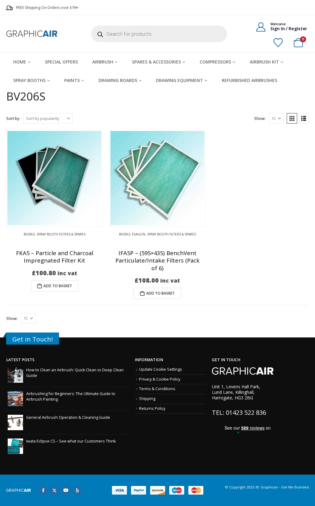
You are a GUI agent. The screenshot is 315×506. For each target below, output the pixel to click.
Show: (259, 118)
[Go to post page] (15, 374)
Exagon (138, 234)
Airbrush (102, 62)
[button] (292, 118)
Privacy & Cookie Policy (159, 379)
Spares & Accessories (156, 62)
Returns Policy (152, 408)
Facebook (43, 490)
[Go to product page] (54, 178)
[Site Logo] (32, 33)
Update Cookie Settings (160, 369)
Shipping (147, 398)
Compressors (215, 62)
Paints (72, 80)
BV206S (29, 234)
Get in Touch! (32, 339)
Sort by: (13, 118)
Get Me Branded (294, 487)
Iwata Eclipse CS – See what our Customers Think (71, 441)
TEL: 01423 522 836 (239, 412)
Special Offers (61, 62)
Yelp (77, 490)
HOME (19, 62)
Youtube (65, 490)
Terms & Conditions (157, 388)
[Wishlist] (278, 42)
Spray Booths (29, 80)
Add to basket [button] (57, 285)
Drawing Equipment (179, 80)
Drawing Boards (117, 80)
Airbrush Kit (264, 62)
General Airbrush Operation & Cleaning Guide (68, 417)
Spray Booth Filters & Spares (61, 234)
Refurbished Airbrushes (249, 80)
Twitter (54, 490)
